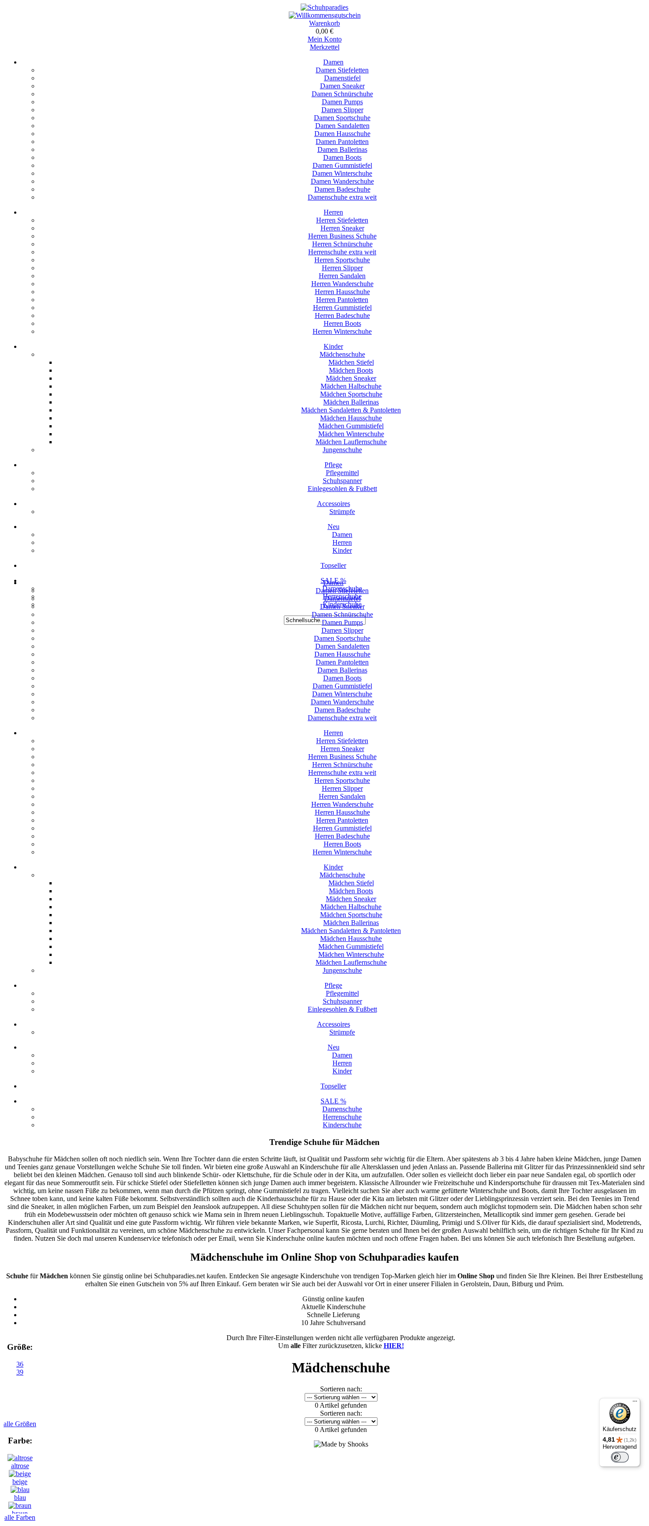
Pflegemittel (342, 472)
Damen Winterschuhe (342, 173)
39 (19, 1372)
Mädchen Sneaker (351, 378)
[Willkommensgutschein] (325, 15)
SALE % (333, 1101)
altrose (20, 1465)
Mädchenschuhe (342, 354)
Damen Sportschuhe (342, 117)
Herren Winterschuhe (342, 331)
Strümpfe (342, 511)
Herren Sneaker (342, 228)
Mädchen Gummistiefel (351, 426)
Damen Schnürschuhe (342, 94)
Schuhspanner (342, 480)
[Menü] (635, 1403)
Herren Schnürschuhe (342, 244)
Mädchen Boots (351, 370)
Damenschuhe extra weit (342, 197)
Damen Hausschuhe (342, 133)
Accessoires (333, 503)
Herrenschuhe (342, 1117)
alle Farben (19, 1517)
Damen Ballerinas (342, 149)
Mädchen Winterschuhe (351, 434)
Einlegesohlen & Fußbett (342, 488)
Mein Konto (325, 39)
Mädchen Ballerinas (351, 402)
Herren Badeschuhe (342, 315)
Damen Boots (342, 157)
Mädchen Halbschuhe (351, 386)
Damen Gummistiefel (342, 165)
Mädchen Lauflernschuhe (351, 442)
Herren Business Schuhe (342, 236)
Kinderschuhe (342, 1125)
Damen (333, 62)
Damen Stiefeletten (342, 70)
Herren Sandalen (342, 276)
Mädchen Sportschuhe (351, 394)
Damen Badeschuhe (342, 189)
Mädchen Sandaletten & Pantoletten (351, 410)
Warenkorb (324, 23)
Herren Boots (342, 323)
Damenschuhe (342, 1109)
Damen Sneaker (342, 86)
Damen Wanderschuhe (342, 181)
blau (20, 1497)
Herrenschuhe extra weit (342, 252)
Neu (334, 526)
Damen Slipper (342, 109)
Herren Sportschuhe (342, 260)
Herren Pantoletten (342, 299)
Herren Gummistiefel (342, 307)
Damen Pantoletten (342, 141)
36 (19, 1364)
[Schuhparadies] (324, 7)
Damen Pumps (342, 102)
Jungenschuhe (342, 449)
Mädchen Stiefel (351, 362)
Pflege (333, 464)
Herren (333, 212)
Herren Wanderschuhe (342, 283)
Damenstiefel (342, 78)
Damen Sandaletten (342, 125)
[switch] (620, 1457)
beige (19, 1481)
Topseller (333, 565)
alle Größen (20, 1424)
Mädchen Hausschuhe (351, 418)
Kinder (333, 346)
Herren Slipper (342, 268)
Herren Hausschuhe (342, 291)
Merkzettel (325, 47)
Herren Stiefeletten (342, 220)
